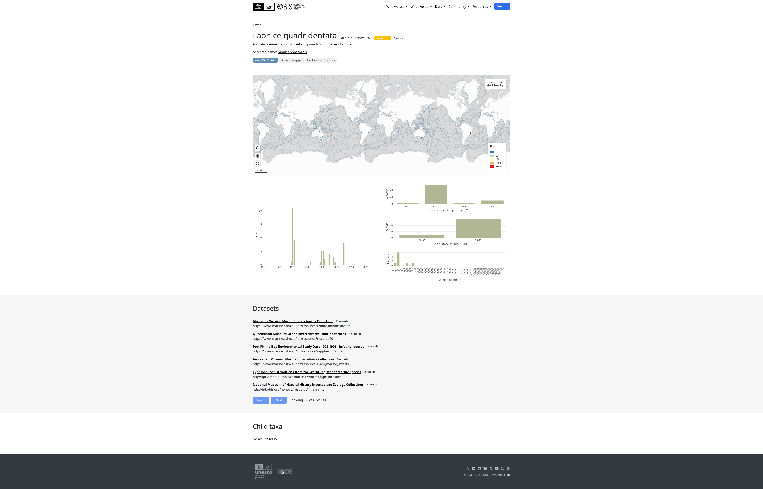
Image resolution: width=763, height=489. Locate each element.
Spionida (312, 44)
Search (502, 6)
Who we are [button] (395, 6)
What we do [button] (420, 6)
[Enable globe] (257, 156)
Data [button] (439, 6)
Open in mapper (292, 60)
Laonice (346, 44)
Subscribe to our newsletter (485, 475)
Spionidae (329, 44)
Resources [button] (480, 6)
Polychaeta (294, 44)
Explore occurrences (321, 60)
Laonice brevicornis (292, 52)
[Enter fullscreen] (257, 163)
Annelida (275, 44)
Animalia (259, 44)
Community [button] (457, 6)
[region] (381, 125)
